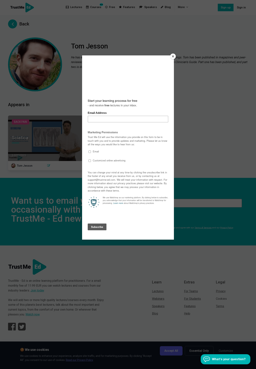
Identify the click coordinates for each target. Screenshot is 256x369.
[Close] (173, 56)
